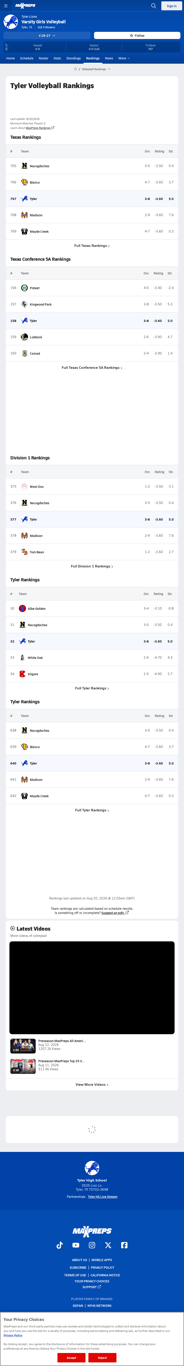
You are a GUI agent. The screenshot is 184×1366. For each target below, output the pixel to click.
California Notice (105, 1275)
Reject (102, 1357)
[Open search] (154, 6)
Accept (71, 1357)
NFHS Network (100, 1305)
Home (10, 58)
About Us (79, 1259)
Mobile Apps (102, 1259)
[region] (92, 1339)
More (122, 58)
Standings (73, 58)
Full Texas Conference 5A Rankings (91, 367)
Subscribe (78, 1267)
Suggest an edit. (113, 912)
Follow (140, 35)
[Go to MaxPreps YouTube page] (75, 1246)
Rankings (93, 58)
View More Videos (91, 1084)
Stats (57, 58)
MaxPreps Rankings (38, 128)
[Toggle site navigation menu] (6, 6)
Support (90, 1287)
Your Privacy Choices (92, 1281)
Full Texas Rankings (90, 245)
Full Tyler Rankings (90, 688)
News (109, 58)
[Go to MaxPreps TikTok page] (59, 1246)
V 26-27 (44, 35)
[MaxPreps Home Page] (75, 69)
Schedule (26, 58)
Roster (43, 58)
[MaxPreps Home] (25, 6)
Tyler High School (92, 1180)
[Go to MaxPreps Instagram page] (92, 1246)
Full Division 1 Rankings (90, 566)
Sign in (172, 6)
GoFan (78, 1305)
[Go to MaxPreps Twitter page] (108, 1246)
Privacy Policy (102, 1267)
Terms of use (75, 1275)
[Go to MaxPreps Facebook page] (124, 1246)
